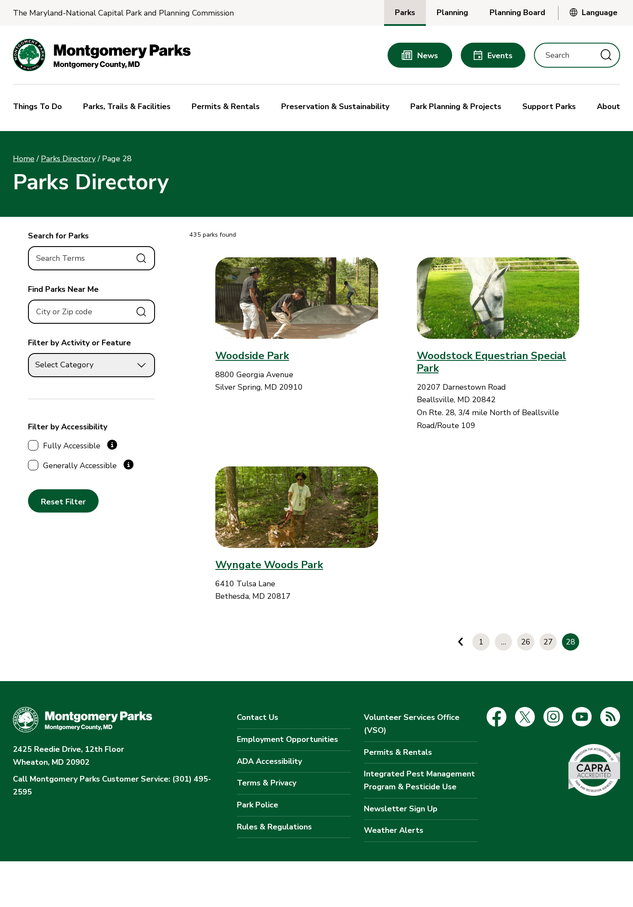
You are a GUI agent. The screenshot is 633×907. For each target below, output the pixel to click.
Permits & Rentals (398, 752)
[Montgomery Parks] (102, 55)
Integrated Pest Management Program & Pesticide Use (419, 780)
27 (548, 642)
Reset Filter (63, 502)
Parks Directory (68, 158)
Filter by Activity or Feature (79, 343)
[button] (39, 107)
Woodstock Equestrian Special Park (491, 362)
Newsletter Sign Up (401, 809)
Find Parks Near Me (63, 289)
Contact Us (257, 717)
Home (23, 158)
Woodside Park (252, 356)
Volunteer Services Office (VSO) (411, 723)
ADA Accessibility (269, 761)
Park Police (257, 805)
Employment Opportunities (287, 739)
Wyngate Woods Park (269, 565)
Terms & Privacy (266, 783)
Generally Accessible (80, 465)
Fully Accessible (71, 446)
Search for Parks (58, 236)
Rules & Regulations (274, 827)
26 (526, 642)
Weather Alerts (393, 830)
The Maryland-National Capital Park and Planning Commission (123, 13)
